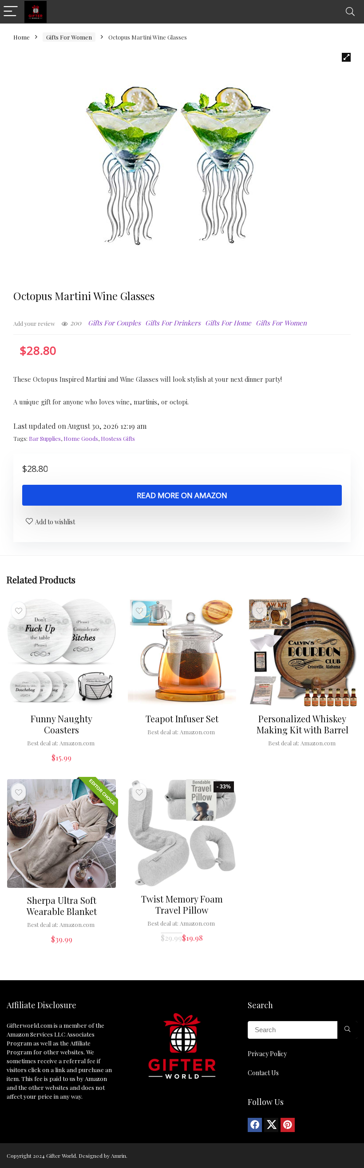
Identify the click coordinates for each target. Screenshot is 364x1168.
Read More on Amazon (182, 495)
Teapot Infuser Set (182, 719)
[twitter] (271, 1125)
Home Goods (80, 438)
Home (21, 37)
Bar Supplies (45, 438)
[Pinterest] (288, 1125)
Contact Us (263, 1073)
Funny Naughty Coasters (61, 724)
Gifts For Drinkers (173, 322)
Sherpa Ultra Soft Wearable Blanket (62, 905)
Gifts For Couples (114, 322)
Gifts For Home (228, 322)
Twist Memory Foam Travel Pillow (182, 904)
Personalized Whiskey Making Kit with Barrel (302, 724)
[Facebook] (255, 1125)
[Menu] (10, 12)
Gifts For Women (69, 37)
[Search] (350, 12)
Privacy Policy (267, 1053)
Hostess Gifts (118, 438)
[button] (346, 57)
